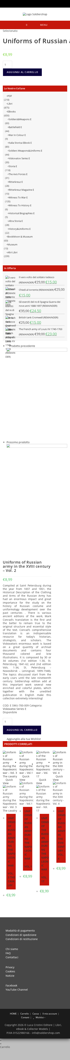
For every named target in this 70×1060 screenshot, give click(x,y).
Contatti (25, 1017)
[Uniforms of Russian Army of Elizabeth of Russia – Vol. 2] (37, 394)
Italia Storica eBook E (20, 142)
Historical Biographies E (22, 213)
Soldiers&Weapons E (20, 119)
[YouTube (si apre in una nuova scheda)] (38, 3)
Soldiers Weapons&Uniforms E (25, 150)
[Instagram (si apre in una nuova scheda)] (33, 3)
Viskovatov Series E (19, 158)
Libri (9, 103)
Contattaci (12, 957)
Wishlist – (40, 1017)
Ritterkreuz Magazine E (21, 189)
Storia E (13, 166)
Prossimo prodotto (18, 442)
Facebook (11, 985)
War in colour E (17, 135)
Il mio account (50, 1013)
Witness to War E (18, 197)
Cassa (35, 1013)
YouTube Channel (17, 989)
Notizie (10, 975)
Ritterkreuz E (16, 182)
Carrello (24, 1013)
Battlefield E (15, 127)
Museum (12, 244)
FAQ (8, 953)
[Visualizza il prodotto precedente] (8, 346)
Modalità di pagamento (20, 930)
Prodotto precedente (22, 346)
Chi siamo (12, 949)
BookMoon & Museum (20, 236)
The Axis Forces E (18, 174)
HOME (13, 1013)
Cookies (10, 971)
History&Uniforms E (20, 229)
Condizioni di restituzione (22, 939)
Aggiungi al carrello (22, 72)
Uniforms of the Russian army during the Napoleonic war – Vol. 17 (45, 849)
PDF (9, 96)
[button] (22, 739)
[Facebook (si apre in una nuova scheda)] (27, 3)
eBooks (11, 111)
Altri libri (12, 252)
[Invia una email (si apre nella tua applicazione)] (43, 3)
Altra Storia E (16, 221)
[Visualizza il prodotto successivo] (31, 442)
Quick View (8, 781)
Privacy (10, 967)
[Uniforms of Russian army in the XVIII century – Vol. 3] (37, 490)
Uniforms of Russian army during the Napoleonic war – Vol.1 (28, 838)
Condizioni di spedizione (21, 935)
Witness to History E (20, 205)
